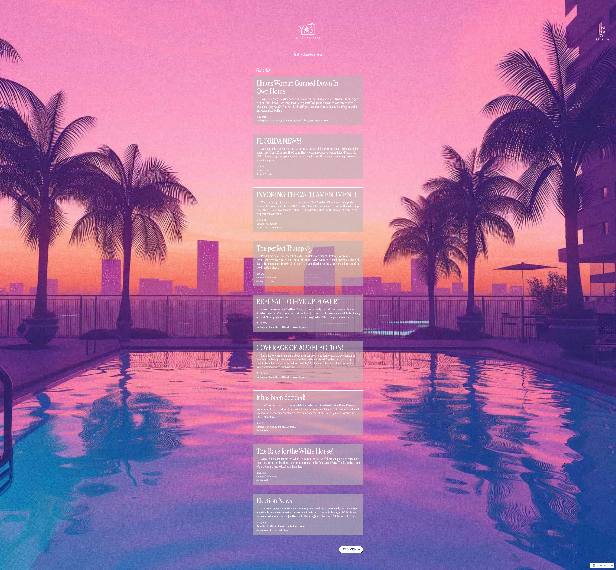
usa (311, 120)
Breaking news (262, 120)
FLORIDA (260, 170)
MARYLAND (280, 227)
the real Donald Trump (279, 530)
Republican (303, 327)
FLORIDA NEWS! (278, 141)
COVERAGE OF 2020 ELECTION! (299, 348)
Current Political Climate (266, 223)
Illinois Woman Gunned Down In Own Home (297, 87)
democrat (294, 327)
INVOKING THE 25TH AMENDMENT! (306, 195)
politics (271, 281)
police (277, 120)
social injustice (287, 120)
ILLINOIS (269, 227)
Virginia (268, 174)
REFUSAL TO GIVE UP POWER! (297, 302)
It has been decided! (281, 397)
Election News (274, 501)
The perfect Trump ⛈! (285, 248)
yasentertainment (321, 120)
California (260, 174)
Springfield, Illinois (301, 120)
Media (271, 120)
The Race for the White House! (295, 451)
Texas (267, 170)
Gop (265, 281)
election (259, 281)
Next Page (350, 549)
